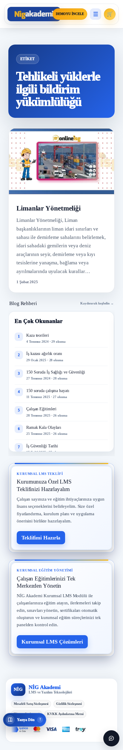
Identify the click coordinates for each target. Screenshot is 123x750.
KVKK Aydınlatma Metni (65, 714)
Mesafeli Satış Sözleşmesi (31, 703)
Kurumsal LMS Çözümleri (52, 642)
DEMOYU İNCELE (70, 14)
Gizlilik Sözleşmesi (69, 703)
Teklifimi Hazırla (40, 538)
